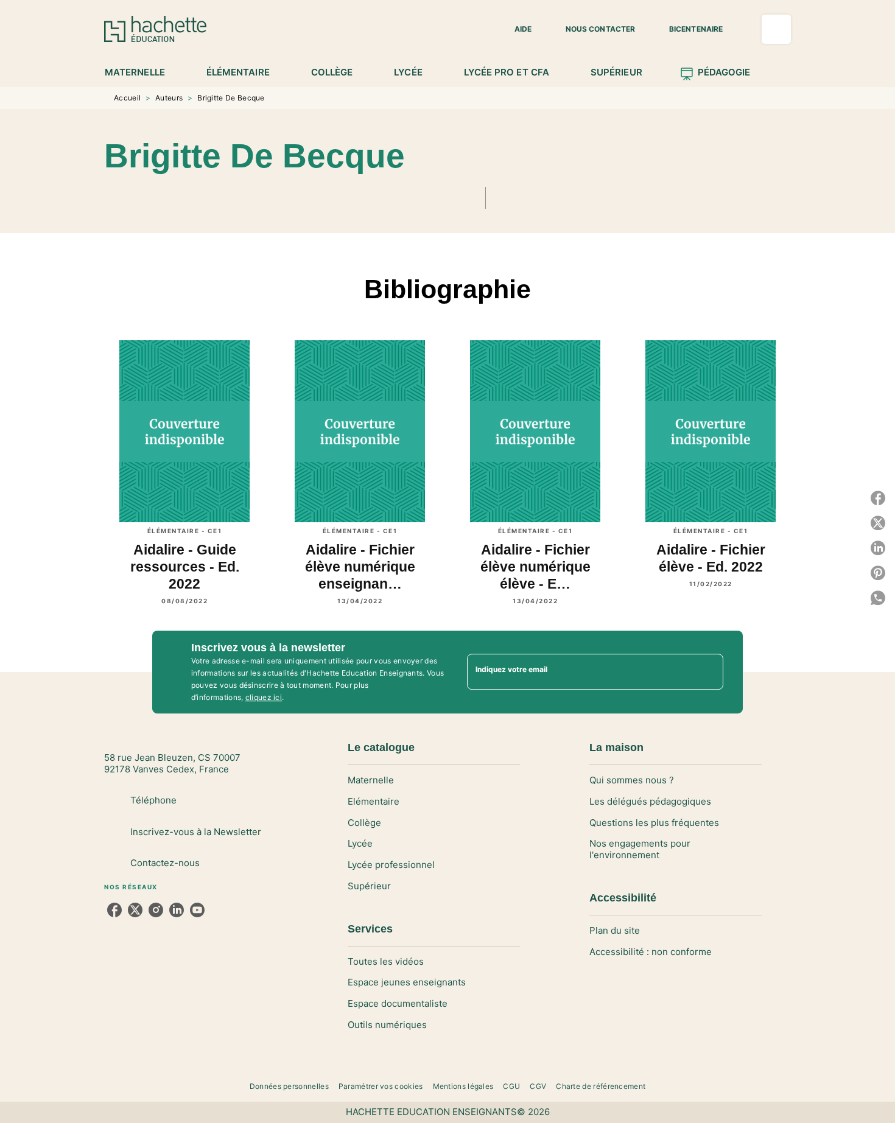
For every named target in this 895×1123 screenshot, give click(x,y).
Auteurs (169, 97)
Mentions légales (463, 1086)
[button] (515, 29)
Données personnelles (289, 1086)
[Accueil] (155, 29)
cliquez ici (263, 697)
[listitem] (114, 910)
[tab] (141, 72)
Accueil (127, 97)
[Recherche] (776, 29)
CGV (538, 1086)
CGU (511, 1086)
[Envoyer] (708, 672)
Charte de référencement (600, 1086)
